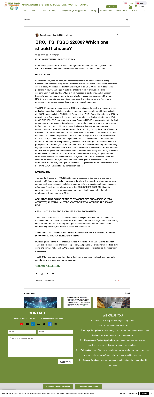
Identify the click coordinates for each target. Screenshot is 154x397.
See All (127, 293)
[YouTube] (27, 324)
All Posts (27, 19)
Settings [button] (122, 393)
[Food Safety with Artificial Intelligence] (77, 306)
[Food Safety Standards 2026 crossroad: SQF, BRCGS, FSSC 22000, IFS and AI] (40, 306)
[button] (130, 7)
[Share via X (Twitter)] (42, 274)
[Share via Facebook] (36, 274)
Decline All (133, 393)
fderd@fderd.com (55, 318)
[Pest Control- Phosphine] (113, 306)
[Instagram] (55, 324)
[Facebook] (50, 324)
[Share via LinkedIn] (47, 274)
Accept (144, 393)
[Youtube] (21, 324)
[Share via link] (53, 274)
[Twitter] (44, 324)
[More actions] (117, 35)
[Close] (151, 393)
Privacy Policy (89, 393)
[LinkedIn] (33, 324)
